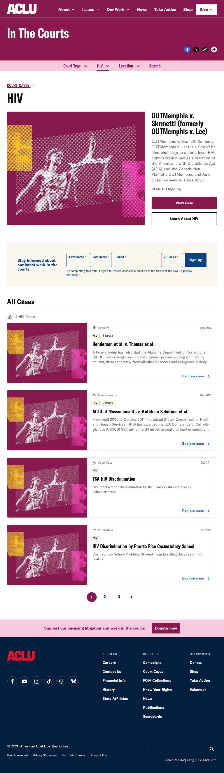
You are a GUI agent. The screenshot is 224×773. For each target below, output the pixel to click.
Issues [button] (88, 9)
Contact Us (112, 671)
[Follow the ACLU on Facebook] (12, 681)
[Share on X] (196, 50)
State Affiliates (115, 698)
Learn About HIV (184, 218)
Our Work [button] (116, 9)
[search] (211, 749)
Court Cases (19, 85)
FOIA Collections (157, 680)
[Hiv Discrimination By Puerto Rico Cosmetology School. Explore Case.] (112, 555)
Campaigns (152, 662)
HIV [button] (100, 66)
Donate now (166, 628)
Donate (196, 662)
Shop (188, 9)
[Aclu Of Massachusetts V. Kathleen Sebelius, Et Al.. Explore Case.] (112, 420)
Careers (109, 662)
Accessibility (99, 755)
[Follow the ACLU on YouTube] (24, 681)
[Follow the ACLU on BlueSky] (73, 681)
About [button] (64, 9)
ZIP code (170, 257)
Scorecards (152, 716)
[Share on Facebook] (187, 50)
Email (120, 257)
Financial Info (114, 680)
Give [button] (204, 9)
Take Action (165, 9)
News (142, 9)
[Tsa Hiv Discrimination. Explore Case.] (112, 488)
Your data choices (74, 755)
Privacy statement (45, 755)
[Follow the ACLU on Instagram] (37, 681)
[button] (205, 50)
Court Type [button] (72, 66)
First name (76, 257)
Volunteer (198, 689)
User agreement (17, 755)
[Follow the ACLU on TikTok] (49, 681)
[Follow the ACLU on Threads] (61, 681)
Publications (153, 707)
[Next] (132, 597)
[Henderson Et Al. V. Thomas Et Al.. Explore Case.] (112, 353)
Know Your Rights (157, 689)
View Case (184, 203)
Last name (100, 257)
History (109, 689)
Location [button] (126, 66)
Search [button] (155, 66)
